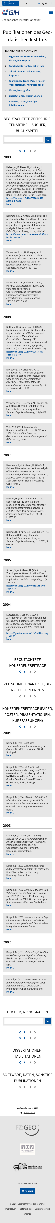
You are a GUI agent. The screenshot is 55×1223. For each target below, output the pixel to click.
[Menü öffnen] (51, 13)
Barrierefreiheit (42, 1208)
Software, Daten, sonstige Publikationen (22, 103)
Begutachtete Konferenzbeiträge (26, 66)
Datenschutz (25, 1208)
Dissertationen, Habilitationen (25, 95)
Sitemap (27, 1213)
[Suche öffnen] (52, 3)
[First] (20, 150)
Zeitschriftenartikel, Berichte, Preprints (24, 73)
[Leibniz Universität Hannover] (10, 3)
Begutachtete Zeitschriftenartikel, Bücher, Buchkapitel (27, 58)
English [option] (43, 3)
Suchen (48, 140)
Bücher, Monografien (19, 90)
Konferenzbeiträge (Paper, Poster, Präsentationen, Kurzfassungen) (26, 82)
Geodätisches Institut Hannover (21, 20)
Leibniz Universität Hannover (31, 1203)
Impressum (10, 1208)
